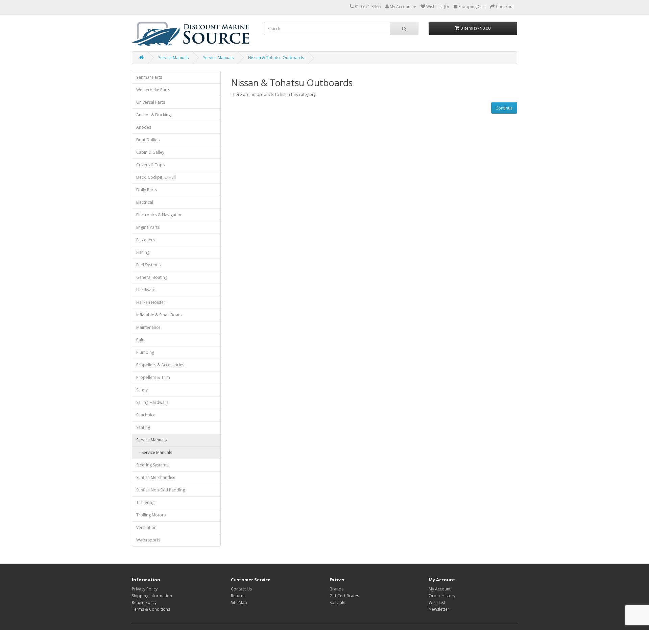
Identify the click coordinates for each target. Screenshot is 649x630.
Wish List (437, 602)
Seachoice (145, 415)
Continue (504, 108)
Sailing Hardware (152, 402)
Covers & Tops (150, 165)
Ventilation (146, 527)
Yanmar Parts (149, 77)
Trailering (145, 502)
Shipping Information (152, 596)
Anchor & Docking (153, 115)
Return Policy (144, 602)
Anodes (143, 127)
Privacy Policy (145, 589)
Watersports (148, 540)
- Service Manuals (154, 452)
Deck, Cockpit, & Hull (156, 177)
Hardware (145, 290)
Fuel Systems (148, 265)
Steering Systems (152, 465)
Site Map (239, 602)
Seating (143, 427)
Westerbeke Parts (153, 90)
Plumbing (145, 352)
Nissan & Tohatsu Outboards (276, 57)
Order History (442, 596)
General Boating (151, 277)
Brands (336, 589)
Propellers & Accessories (160, 365)
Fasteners (145, 240)
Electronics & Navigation (159, 215)
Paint (141, 340)
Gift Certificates (344, 596)
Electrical (144, 202)
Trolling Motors (151, 515)
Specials (337, 602)
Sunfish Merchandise (155, 477)
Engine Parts (148, 227)
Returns (238, 596)
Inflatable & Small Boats (159, 315)
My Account (440, 589)
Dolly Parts (146, 190)
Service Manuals (173, 57)
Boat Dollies (148, 140)
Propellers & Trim (153, 377)
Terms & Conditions (151, 609)
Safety (142, 390)
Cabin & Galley (150, 152)
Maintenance (148, 327)
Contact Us (241, 589)
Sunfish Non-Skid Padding (160, 490)
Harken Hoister (150, 302)
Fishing (142, 252)
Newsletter (439, 609)
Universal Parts (150, 102)
